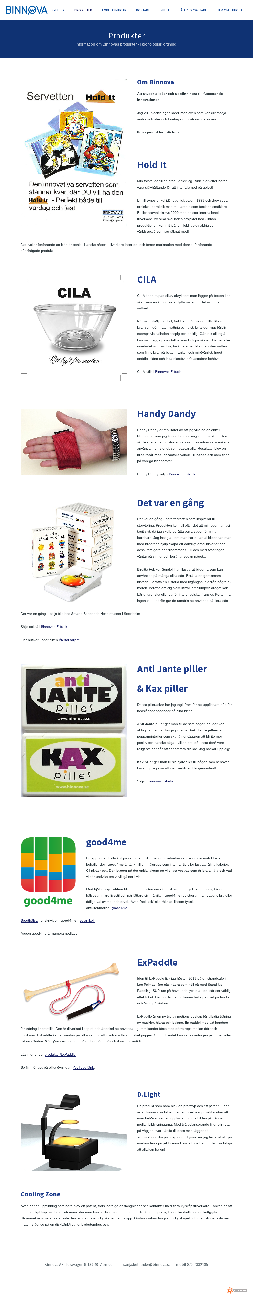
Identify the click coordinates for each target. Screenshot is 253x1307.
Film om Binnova (229, 10)
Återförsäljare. (70, 640)
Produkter (83, 10)
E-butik (165, 10)
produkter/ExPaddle (60, 1054)
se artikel (87, 920)
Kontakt (143, 10)
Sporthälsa (29, 920)
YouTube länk (83, 1067)
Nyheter (58, 10)
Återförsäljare (194, 10)
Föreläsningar (114, 10)
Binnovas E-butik (168, 372)
